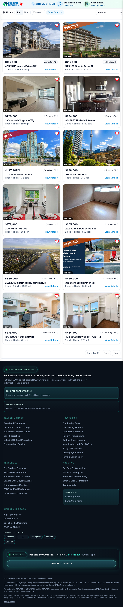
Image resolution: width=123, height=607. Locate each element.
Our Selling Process (73, 427)
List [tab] (19, 12)
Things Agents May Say (16, 485)
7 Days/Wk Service (72, 448)
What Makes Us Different (75, 481)
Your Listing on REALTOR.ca (77, 444)
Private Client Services (15, 444)
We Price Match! (12, 527)
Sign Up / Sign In (12, 514)
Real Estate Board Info (15, 472)
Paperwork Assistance (74, 436)
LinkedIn (9, 542)
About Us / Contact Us (61, 563)
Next (116, 353)
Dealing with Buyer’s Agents (18, 481)
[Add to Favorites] (57, 25)
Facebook (10, 537)
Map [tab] (26, 12)
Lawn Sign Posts (73, 501)
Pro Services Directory (15, 468)
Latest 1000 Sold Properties (18, 440)
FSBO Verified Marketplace (17, 489)
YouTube (49, 537)
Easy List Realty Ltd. (73, 472)
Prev (106, 353)
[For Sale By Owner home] (12, 3)
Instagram (36, 537)
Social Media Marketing (15, 523)
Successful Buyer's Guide (17, 431)
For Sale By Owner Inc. (74, 468)
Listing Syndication (73, 452)
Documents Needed (73, 431)
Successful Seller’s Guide (17, 476)
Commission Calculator (15, 493)
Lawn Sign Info (73, 496)
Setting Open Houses (74, 440)
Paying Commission (73, 457)
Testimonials (69, 485)
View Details (51, 69)
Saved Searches (12, 436)
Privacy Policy (9, 602)
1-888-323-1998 (74, 554)
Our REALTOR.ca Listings (17, 427)
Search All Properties (14, 423)
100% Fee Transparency (75, 476)
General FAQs (11, 518)
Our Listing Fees (71, 423)
